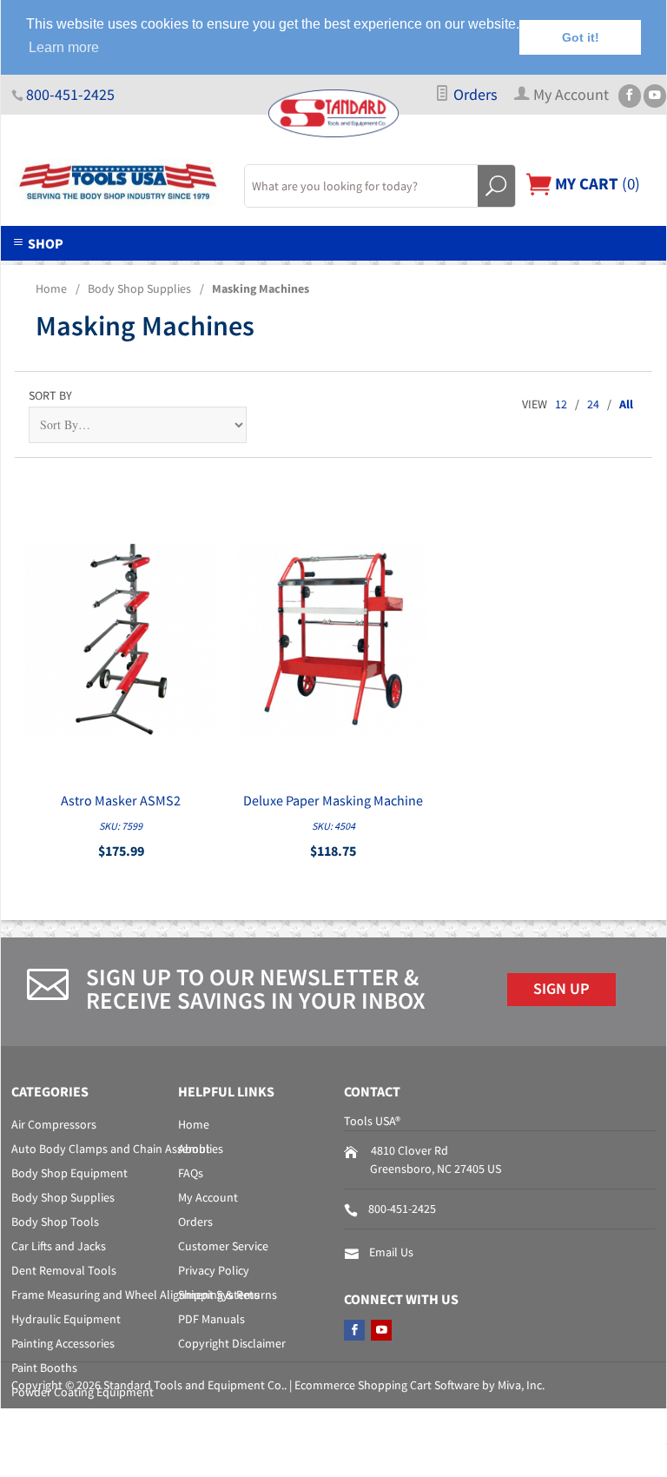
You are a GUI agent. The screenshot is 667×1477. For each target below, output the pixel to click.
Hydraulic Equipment (66, 1319)
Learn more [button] (64, 47)
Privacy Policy (213, 1270)
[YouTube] (655, 96)
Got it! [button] (580, 37)
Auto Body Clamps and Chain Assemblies (117, 1148)
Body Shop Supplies (139, 288)
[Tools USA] (117, 182)
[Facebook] (629, 96)
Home (51, 288)
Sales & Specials (344, 271)
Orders (474, 94)
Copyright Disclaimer (232, 1343)
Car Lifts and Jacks (58, 1246)
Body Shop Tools (55, 1221)
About (194, 1148)
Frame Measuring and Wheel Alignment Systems (135, 1294)
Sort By (50, 395)
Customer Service (223, 1246)
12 (561, 404)
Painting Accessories (63, 1343)
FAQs (190, 1173)
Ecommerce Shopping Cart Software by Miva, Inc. (419, 1385)
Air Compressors (53, 1124)
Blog (567, 271)
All (626, 404)
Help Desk (217, 271)
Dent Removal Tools (63, 1270)
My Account (208, 1197)
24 (593, 404)
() (595, 183)
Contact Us (473, 271)
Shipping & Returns (227, 1294)
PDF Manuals (211, 1319)
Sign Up (561, 988)
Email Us (391, 1252)
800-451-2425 (70, 94)
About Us (112, 271)
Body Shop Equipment (69, 1173)
